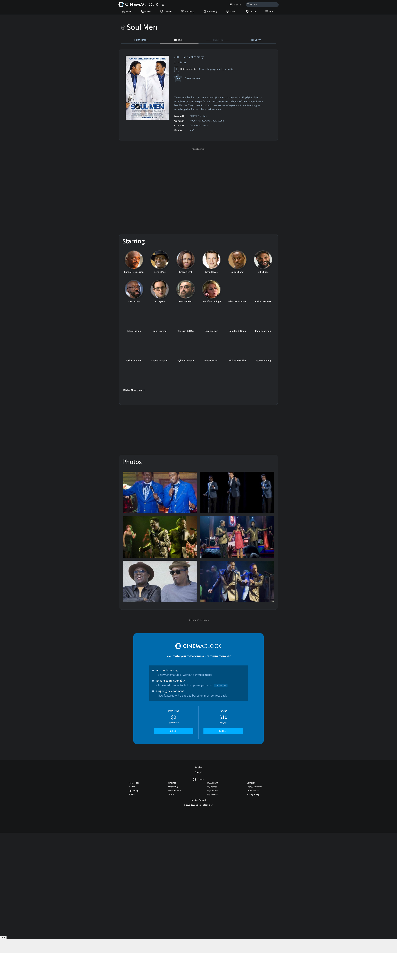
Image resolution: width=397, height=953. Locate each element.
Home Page (134, 782)
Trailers (233, 11)
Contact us (251, 782)
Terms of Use (253, 790)
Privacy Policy (253, 794)
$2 (173, 721)
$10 (223, 721)
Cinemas (168, 11)
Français (198, 772)
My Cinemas (212, 790)
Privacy (200, 779)
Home (128, 11)
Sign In (237, 4)
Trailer (218, 40)
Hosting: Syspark (198, 800)
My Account (212, 782)
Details (179, 40)
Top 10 (253, 11)
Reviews (256, 40)
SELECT (174, 731)
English (198, 767)
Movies (147, 11)
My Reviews (212, 794)
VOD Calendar (174, 790)
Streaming (189, 11)
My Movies (212, 786)
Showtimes (140, 40)
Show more (220, 685)
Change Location (254, 786)
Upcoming (212, 11)
